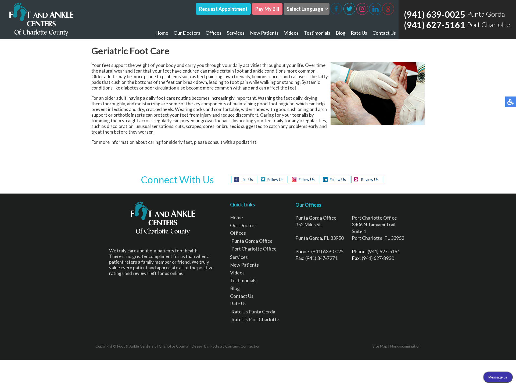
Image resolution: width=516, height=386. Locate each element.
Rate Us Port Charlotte (255, 319)
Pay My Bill (267, 9)
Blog (340, 33)
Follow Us (275, 179)
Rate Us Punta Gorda (253, 311)
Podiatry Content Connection (235, 346)
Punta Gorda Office (252, 241)
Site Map (379, 346)
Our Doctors (187, 33)
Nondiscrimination (405, 346)
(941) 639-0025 (434, 14)
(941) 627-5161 (434, 25)
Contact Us (384, 33)
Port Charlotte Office (254, 249)
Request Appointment (223, 9)
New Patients (264, 33)
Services (236, 33)
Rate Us (359, 33)
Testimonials (317, 33)
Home (161, 33)
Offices (213, 33)
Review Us (370, 179)
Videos (291, 33)
